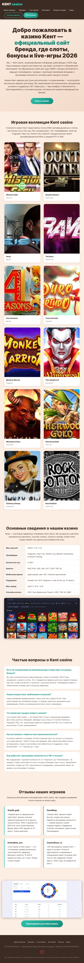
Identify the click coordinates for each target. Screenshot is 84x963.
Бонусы (61, 942)
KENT (12, 4)
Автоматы (46, 10)
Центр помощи (9, 10)
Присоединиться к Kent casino (42, 923)
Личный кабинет (13, 15)
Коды (71, 10)
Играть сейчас (42, 101)
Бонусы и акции (59, 10)
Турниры (22, 10)
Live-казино (33, 10)
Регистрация (31, 15)
